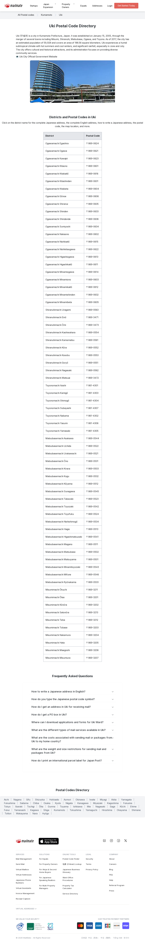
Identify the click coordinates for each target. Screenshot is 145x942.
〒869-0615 (92, 241)
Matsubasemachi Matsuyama (60, 559)
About (111, 859)
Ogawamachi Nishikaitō (57, 241)
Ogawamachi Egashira (57, 143)
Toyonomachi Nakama (57, 415)
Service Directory (70, 894)
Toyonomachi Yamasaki (57, 431)
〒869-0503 (92, 468)
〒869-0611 (92, 264)
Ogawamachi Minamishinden (60, 294)
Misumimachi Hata (55, 642)
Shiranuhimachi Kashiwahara (60, 332)
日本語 (84, 938)
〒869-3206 (92, 650)
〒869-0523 (92, 499)
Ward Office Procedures (68, 878)
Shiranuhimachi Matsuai (57, 378)
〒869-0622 (92, 249)
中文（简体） (93, 938)
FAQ (111, 875)
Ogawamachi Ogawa (56, 151)
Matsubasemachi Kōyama (58, 483)
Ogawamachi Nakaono (57, 234)
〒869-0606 (92, 196)
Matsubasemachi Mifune (58, 574)
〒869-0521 (92, 453)
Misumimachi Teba (55, 620)
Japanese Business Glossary (71, 870)
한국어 (126, 938)
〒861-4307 (92, 408)
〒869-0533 (92, 582)
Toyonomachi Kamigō (56, 393)
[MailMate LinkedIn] (104, 840)
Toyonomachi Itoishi (55, 385)
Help (111, 880)
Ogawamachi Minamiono (58, 279)
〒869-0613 (92, 257)
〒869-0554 (92, 332)
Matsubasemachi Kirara (57, 468)
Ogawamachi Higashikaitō (58, 264)
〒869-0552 (92, 347)
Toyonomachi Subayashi (58, 408)
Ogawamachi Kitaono (56, 166)
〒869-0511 (92, 544)
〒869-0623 (92, 158)
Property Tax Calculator (68, 887)
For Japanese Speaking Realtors (47, 878)
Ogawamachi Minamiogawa (59, 272)
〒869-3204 (92, 635)
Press (111, 891)
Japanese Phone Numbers (23, 881)
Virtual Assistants (23, 888)
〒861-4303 (92, 393)
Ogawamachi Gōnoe (55, 196)
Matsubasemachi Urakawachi (60, 453)
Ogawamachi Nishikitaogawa (60, 249)
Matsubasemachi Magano (58, 544)
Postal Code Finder (71, 859)
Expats (83, 6)
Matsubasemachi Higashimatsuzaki (63, 536)
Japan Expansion (48, 5)
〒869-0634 (92, 226)
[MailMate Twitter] (125, 840)
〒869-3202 (92, 604)
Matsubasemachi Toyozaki (59, 506)
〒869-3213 (92, 612)
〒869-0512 (92, 483)
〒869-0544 (92, 438)
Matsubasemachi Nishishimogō (61, 521)
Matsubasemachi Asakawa (59, 438)
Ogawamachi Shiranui (56, 204)
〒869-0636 (92, 219)
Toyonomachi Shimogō (57, 400)
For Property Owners (48, 864)
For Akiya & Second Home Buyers (47, 870)
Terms (88, 864)
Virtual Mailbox (22, 869)
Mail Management (24, 859)
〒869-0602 (92, 234)
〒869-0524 (92, 514)
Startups (34, 6)
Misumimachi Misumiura (57, 658)
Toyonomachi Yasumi (56, 423)
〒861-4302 (92, 415)
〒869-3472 (92, 378)
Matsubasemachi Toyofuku (59, 514)
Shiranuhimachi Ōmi (55, 325)
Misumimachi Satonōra (57, 612)
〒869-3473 (92, 325)
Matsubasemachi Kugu (57, 476)
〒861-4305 (92, 431)
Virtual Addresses (24, 875)
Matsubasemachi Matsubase (60, 552)
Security (89, 859)
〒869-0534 (92, 521)
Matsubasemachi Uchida (58, 446)
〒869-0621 (92, 151)
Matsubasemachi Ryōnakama (60, 582)
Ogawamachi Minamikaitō (58, 287)
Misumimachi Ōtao (55, 597)
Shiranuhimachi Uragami (58, 310)
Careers (112, 864)
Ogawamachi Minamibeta (58, 302)
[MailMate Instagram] (111, 840)
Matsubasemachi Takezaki (59, 499)
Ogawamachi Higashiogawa (59, 257)
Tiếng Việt (117, 938)
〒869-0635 (92, 204)
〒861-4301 (92, 385)
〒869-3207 (92, 658)
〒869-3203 (92, 627)
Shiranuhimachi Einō (55, 317)
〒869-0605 (92, 302)
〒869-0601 (92, 166)
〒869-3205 (92, 642)
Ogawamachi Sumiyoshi (57, 226)
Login (109, 6)
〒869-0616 (92, 173)
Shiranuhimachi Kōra (56, 347)
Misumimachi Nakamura (58, 635)
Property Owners (66, 5)
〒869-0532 (92, 476)
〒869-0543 (92, 567)
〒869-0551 (92, 362)
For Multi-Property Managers (47, 887)
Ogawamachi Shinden (56, 211)
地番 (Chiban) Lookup (72, 864)
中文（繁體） (106, 938)
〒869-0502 (92, 552)
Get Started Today (126, 5)
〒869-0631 (92, 181)
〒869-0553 (92, 355)
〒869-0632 (92, 294)
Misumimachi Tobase (56, 627)
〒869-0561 (92, 340)
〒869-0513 (92, 529)
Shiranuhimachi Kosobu (57, 355)
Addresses (97, 6)
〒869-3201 (92, 597)
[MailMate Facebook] (118, 840)
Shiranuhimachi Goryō (56, 362)
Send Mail (20, 864)
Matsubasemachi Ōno (56, 461)
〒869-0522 (92, 446)
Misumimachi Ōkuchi (56, 589)
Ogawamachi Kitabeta (56, 188)
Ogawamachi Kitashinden (58, 181)
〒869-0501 (92, 559)
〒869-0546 (92, 574)
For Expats (43, 859)
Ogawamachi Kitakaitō (57, 173)
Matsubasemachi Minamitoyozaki (62, 567)
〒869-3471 (92, 317)
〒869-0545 (92, 491)
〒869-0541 (92, 536)
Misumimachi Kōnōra (56, 604)
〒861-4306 (92, 423)
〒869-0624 (92, 143)
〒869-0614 (92, 272)
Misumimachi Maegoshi (57, 650)
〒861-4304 (92, 400)
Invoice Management (25, 893)
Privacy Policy (92, 869)
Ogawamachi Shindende (58, 219)
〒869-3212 (92, 620)
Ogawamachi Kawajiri (56, 158)
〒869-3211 (92, 589)
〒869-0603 (92, 279)
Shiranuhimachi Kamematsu (59, 340)
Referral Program (116, 885)
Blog (111, 869)
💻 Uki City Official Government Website (36, 56)
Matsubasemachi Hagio (57, 529)
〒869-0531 (92, 461)
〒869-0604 (92, 188)
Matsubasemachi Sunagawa (60, 491)
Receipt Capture (23, 899)
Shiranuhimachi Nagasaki (58, 370)
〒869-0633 (92, 211)
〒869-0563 (92, 310)
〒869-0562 (92, 370)
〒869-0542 (92, 506)
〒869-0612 (92, 287)
